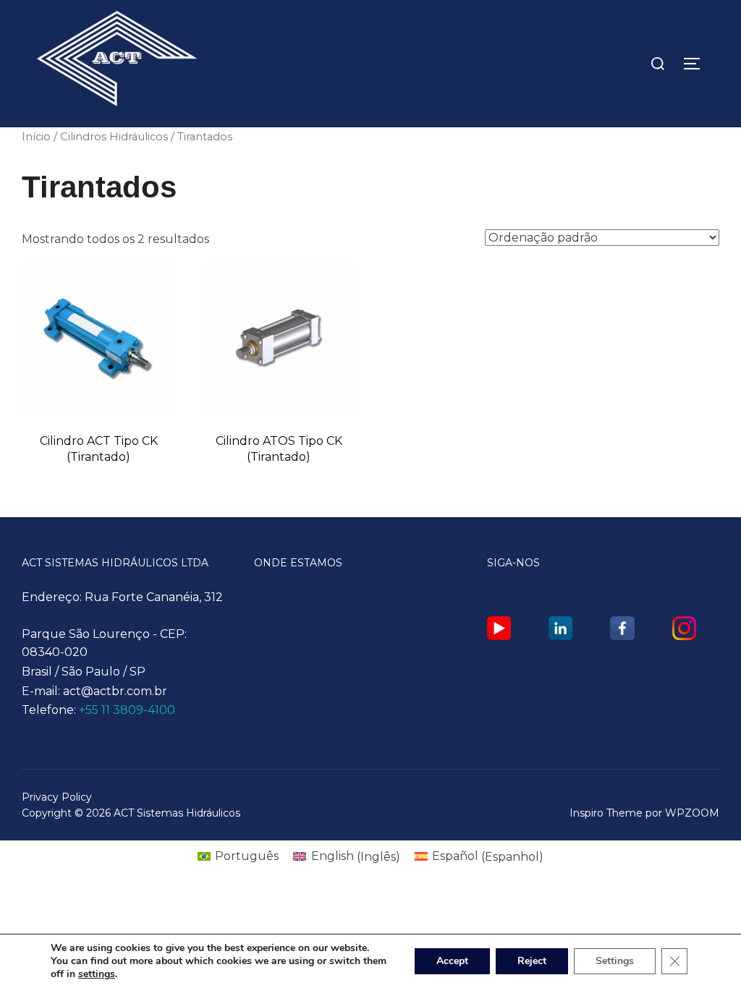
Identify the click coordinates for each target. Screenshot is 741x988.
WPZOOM (692, 812)
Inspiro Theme (606, 812)
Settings (615, 961)
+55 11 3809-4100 (127, 710)
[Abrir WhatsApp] (705, 951)
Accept (452, 961)
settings (96, 974)
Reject (531, 961)
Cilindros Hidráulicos (114, 136)
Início (36, 136)
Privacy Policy (57, 797)
